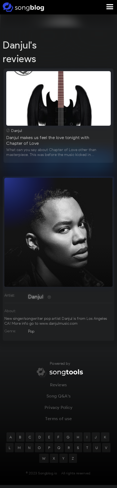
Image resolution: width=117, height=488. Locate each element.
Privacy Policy (58, 407)
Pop (31, 331)
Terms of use (58, 418)
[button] (110, 7)
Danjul (35, 296)
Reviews (58, 384)
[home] (22, 7)
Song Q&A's (59, 396)
